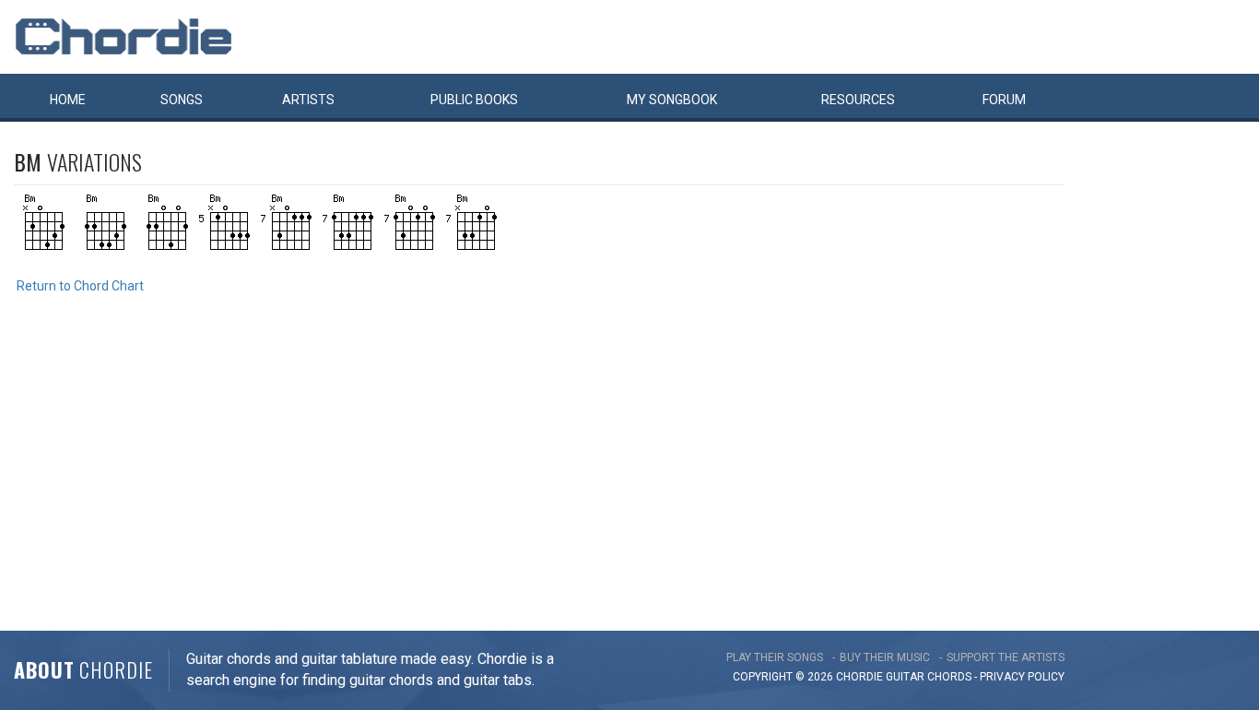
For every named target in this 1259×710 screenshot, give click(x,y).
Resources (858, 99)
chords (949, 676)
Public (474, 99)
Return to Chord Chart (80, 285)
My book (672, 99)
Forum (1004, 99)
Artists (308, 99)
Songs (181, 99)
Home (68, 99)
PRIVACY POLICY (1022, 676)
